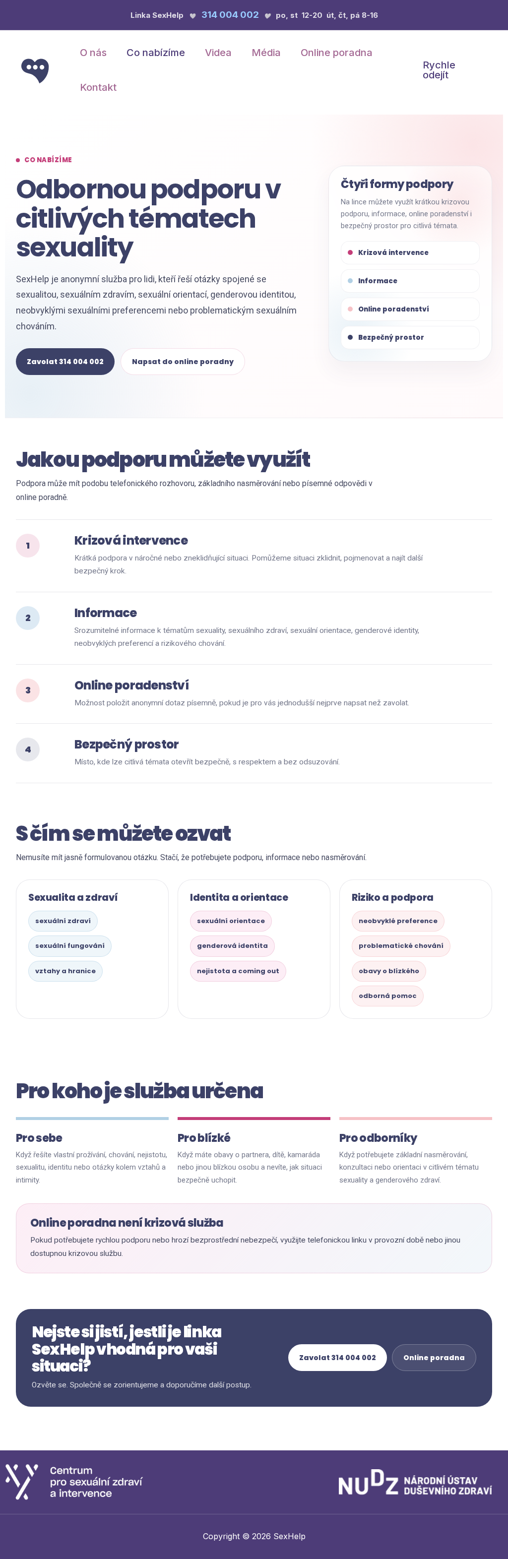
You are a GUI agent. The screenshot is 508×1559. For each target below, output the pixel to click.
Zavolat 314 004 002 (65, 362)
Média (266, 53)
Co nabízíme (156, 53)
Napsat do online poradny (183, 362)
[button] (447, 70)
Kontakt (98, 87)
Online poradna (337, 53)
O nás (93, 53)
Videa (218, 53)
